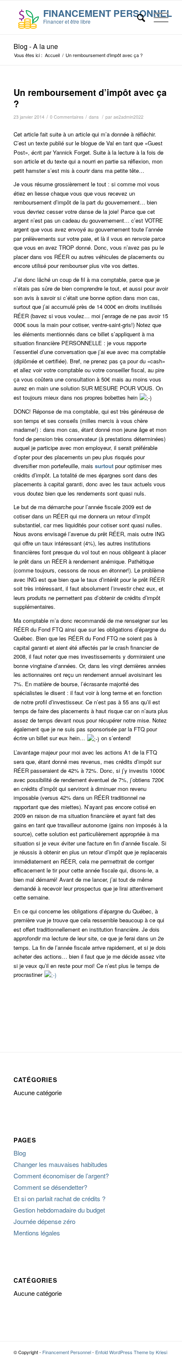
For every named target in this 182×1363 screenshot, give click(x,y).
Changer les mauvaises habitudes (61, 1164)
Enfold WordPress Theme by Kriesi (131, 1352)
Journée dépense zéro (44, 1221)
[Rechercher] (137, 17)
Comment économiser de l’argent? (61, 1175)
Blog (20, 1152)
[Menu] (156, 17)
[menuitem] (137, 17)
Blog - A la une (36, 46)
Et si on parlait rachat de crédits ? (59, 1198)
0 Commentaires (66, 117)
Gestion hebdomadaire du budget (59, 1209)
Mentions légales (37, 1232)
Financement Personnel (66, 1352)
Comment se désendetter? (50, 1187)
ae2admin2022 (128, 117)
